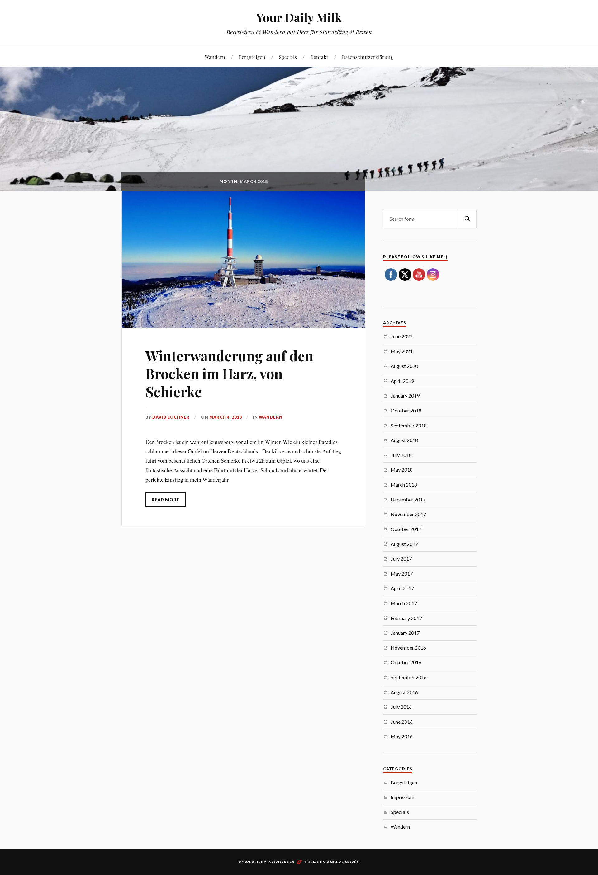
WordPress (281, 862)
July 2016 (401, 707)
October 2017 (406, 529)
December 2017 (408, 499)
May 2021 (402, 351)
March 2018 (404, 484)
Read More (165, 499)
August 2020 (404, 366)
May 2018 (402, 470)
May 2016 (402, 736)
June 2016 (402, 722)
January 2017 (405, 633)
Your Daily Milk (299, 17)
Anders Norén (343, 862)
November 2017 (408, 514)
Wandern (215, 57)
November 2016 (408, 648)
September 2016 (409, 677)
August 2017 (404, 544)
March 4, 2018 (225, 417)
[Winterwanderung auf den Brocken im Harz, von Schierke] (243, 259)
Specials (288, 57)
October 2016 (406, 662)
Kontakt (319, 57)
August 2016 (404, 692)
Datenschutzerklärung (367, 57)
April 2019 (402, 381)
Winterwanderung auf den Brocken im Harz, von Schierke (229, 373)
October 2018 (406, 410)
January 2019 (405, 395)
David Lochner (171, 417)
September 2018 (409, 425)
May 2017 (402, 573)
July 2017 (401, 559)
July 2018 (401, 455)
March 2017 (404, 603)
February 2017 (406, 618)
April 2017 (402, 588)
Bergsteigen (252, 57)
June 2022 (402, 336)
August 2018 (404, 440)
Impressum (402, 797)
